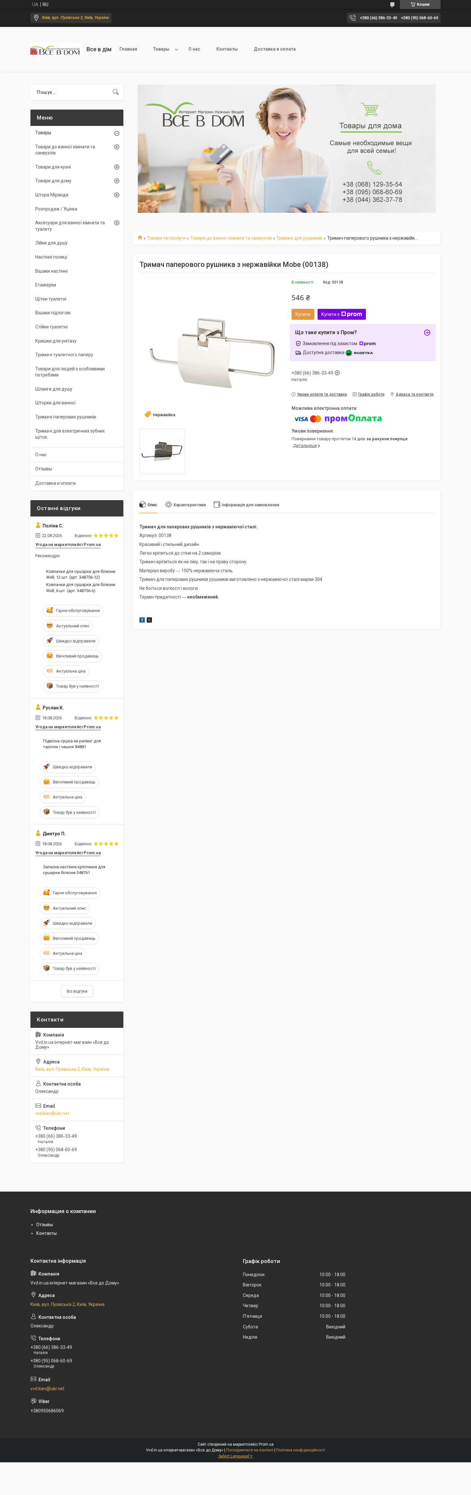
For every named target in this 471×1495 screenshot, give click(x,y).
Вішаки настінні (51, 271)
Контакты (227, 49)
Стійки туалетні (51, 326)
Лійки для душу (51, 242)
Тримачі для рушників (299, 238)
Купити (302, 314)
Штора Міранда (51, 194)
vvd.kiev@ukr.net (52, 1113)
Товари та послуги (166, 238)
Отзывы (43, 468)
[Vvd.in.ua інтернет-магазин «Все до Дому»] (56, 49)
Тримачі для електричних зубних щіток (70, 434)
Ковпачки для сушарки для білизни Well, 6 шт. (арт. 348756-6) (80, 587)
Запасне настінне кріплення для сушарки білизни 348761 (74, 869)
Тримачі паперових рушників (65, 416)
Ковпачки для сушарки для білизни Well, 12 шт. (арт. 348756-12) (80, 574)
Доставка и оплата (275, 49)
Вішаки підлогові (52, 312)
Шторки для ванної (55, 402)
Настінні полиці (51, 257)
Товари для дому (53, 180)
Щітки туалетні (50, 298)
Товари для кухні (53, 166)
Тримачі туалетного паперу (64, 354)
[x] (149, 621)
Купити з (330, 314)
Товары (161, 49)
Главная (128, 49)
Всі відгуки (77, 991)
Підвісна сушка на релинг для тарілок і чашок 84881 (72, 744)
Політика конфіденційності (300, 1450)
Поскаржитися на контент (249, 1450)
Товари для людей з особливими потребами (70, 372)
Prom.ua (266, 1444)
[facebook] (142, 621)
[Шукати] (115, 92)
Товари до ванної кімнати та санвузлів (231, 238)
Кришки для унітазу (56, 340)
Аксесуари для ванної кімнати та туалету (70, 226)
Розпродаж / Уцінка (56, 208)
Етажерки (45, 284)
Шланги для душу (53, 389)
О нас (194, 49)
